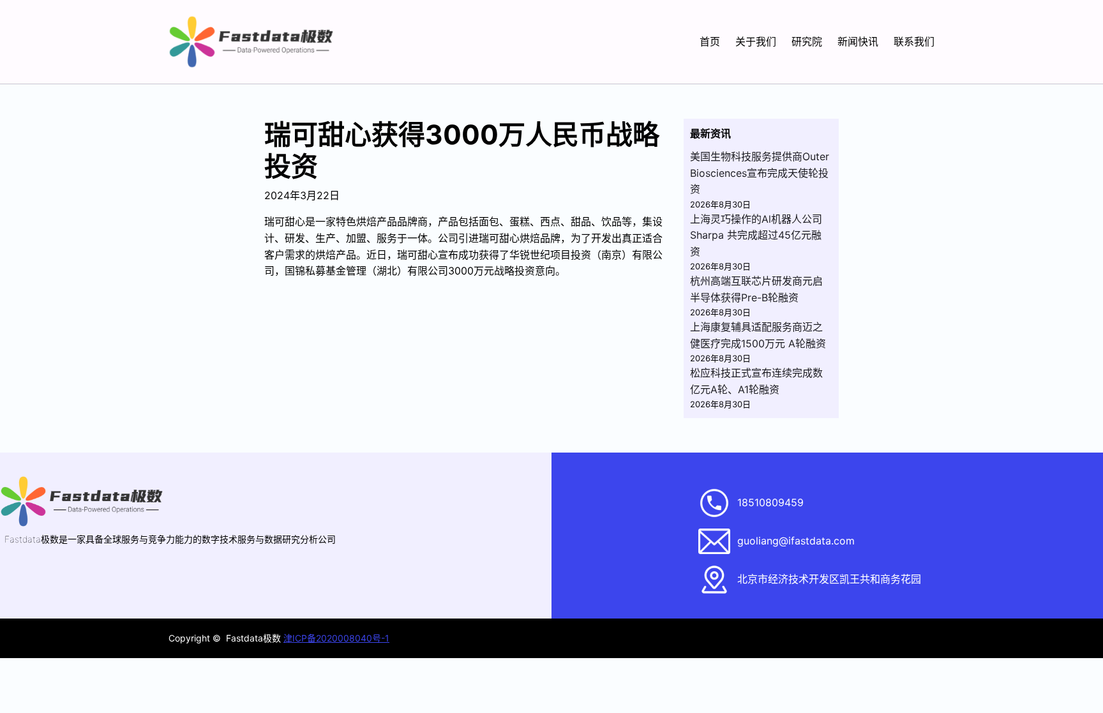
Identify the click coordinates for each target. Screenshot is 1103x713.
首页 (710, 41)
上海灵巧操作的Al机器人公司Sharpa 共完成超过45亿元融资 (756, 235)
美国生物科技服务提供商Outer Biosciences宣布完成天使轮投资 (759, 172)
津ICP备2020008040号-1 (336, 638)
